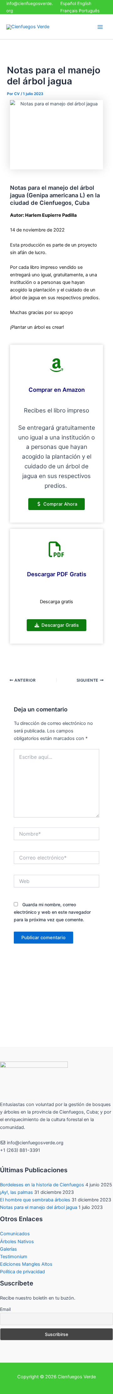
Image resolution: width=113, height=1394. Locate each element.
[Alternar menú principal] (100, 27)
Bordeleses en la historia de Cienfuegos (42, 1185)
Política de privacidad (22, 1271)
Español (68, 3)
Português (89, 10)
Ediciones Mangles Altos (26, 1264)
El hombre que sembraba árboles (35, 1200)
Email (5, 1309)
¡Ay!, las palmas (16, 1192)
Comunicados (15, 1234)
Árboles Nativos (17, 1241)
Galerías (8, 1249)
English (84, 3)
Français (69, 10)
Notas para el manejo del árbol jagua (38, 1207)
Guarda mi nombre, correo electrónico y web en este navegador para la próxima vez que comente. (52, 912)
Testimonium (13, 1256)
